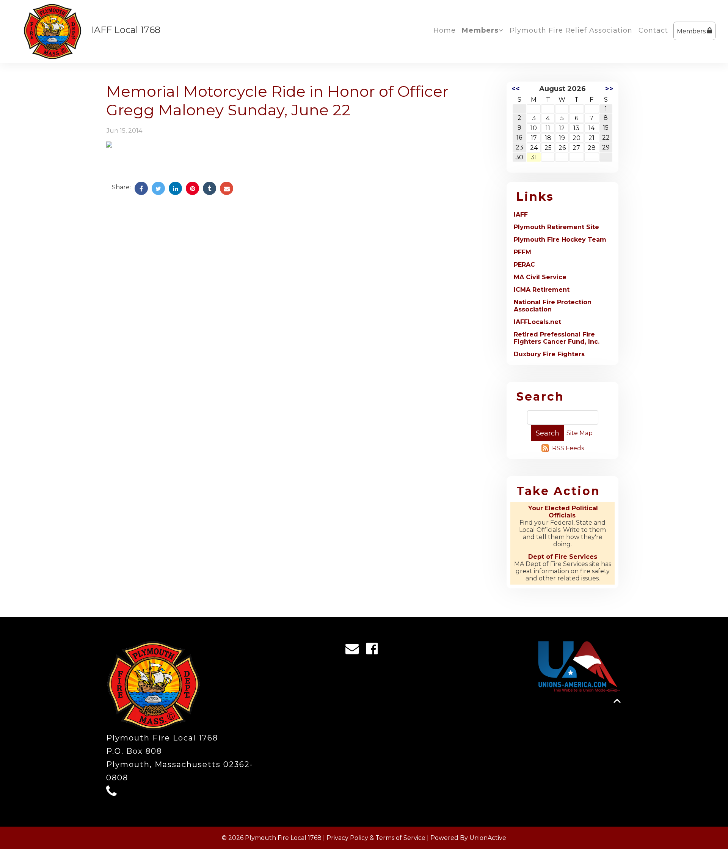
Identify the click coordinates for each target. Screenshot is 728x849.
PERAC (524, 264)
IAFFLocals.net (537, 321)
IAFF (521, 214)
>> (609, 89)
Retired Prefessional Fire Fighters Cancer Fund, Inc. (556, 338)
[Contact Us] (354, 650)
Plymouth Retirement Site (556, 227)
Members (692, 31)
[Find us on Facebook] (374, 650)
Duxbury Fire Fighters (549, 354)
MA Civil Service (540, 277)
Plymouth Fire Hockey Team (560, 239)
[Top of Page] (617, 701)
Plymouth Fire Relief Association (571, 30)
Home (444, 30)
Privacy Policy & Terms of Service (375, 837)
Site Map (579, 433)
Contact (653, 30)
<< (515, 89)
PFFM (522, 252)
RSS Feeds (568, 448)
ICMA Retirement (542, 289)
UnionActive (487, 837)
